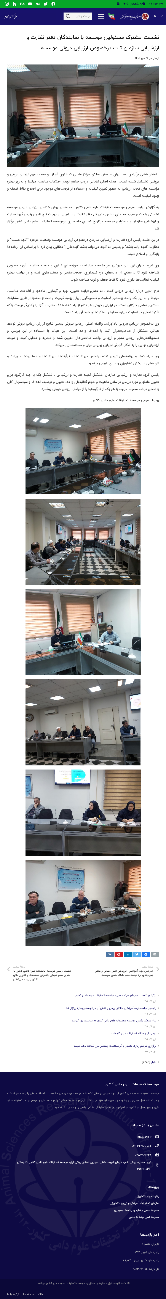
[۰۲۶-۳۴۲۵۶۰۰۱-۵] (155, 1146)
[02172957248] (155, 1155)
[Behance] (22, 4)
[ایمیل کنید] (155, 954)
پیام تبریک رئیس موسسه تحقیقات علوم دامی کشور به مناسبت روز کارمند (114, 1020)
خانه (40, 1294)
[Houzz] (14, 4)
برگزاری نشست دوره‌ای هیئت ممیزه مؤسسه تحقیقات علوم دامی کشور (115, 995)
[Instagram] (7, 4)
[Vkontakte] (38, 4)
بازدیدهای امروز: (149, 1252)
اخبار (153, 1062)
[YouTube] (30, 4)
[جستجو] (68, 16)
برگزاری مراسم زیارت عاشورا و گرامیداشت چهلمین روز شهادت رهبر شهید (115, 1046)
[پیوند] (134, 16)
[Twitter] (45, 4)
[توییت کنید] (136, 954)
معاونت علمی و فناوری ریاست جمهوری (136, 1210)
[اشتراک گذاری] (146, 954)
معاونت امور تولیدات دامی (144, 1217)
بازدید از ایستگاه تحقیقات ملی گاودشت (133, 1033)
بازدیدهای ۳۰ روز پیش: (145, 1260)
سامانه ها (28, 1294)
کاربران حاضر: (151, 1244)
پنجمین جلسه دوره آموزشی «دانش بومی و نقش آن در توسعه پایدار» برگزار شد (111, 1008)
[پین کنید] (119, 954)
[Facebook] (53, 4)
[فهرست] (101, 16)
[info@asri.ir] (155, 1137)
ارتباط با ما (13, 1294)
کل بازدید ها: (151, 1269)
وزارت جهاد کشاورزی (147, 1196)
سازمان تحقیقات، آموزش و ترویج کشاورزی (134, 1203)
